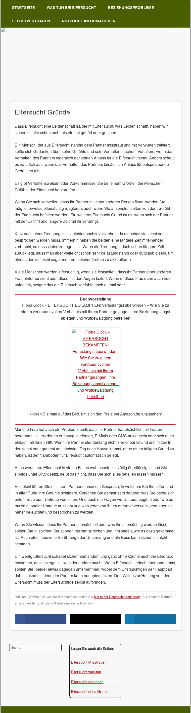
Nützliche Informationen (89, 21)
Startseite (23, 7)
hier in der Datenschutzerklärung (117, 596)
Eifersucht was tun (86, 671)
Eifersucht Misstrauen (88, 662)
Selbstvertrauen (31, 21)
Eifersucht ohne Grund (89, 691)
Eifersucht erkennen (87, 681)
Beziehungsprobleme (131, 7)
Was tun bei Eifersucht (71, 7)
